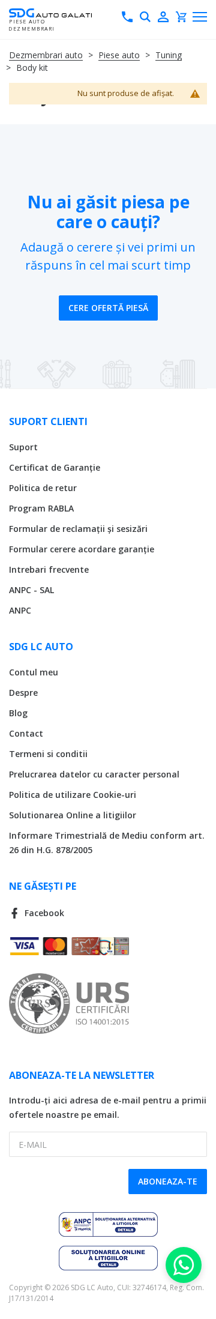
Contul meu (33, 672)
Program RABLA (41, 508)
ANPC (20, 610)
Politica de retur (43, 487)
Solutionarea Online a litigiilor (72, 815)
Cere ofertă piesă (108, 307)
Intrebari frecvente (49, 569)
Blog (18, 713)
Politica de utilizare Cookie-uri (72, 794)
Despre (23, 692)
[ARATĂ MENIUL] (200, 17)
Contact (26, 733)
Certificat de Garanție (54, 467)
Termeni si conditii (48, 753)
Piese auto (119, 55)
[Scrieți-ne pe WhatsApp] (184, 1265)
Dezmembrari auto (46, 55)
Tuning (168, 55)
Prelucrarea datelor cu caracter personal (94, 774)
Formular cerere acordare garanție (81, 549)
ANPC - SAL (31, 590)
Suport (23, 447)
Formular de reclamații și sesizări (78, 528)
